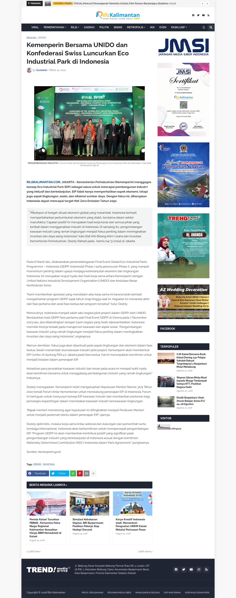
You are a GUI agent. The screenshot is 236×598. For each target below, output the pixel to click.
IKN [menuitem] (152, 27)
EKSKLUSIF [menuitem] (178, 27)
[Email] (86, 473)
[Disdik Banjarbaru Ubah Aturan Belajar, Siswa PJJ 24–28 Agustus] (166, 401)
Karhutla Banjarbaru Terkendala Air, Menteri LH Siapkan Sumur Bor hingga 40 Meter (116, 3)
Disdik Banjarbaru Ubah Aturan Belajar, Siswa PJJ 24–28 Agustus (191, 400)
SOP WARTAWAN (172, 592)
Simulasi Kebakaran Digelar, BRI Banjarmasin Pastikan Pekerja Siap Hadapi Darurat (88, 524)
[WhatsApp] (73, 473)
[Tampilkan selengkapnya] (93, 473)
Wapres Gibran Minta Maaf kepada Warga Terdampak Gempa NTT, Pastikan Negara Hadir (192, 382)
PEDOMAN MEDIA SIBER (119, 592)
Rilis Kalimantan (56, 592)
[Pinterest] (80, 473)
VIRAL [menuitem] (35, 27)
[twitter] (198, 15)
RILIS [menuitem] (74, 27)
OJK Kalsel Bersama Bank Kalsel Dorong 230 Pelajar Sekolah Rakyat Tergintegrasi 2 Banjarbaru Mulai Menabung (192, 360)
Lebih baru (34, 551)
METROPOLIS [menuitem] (135, 27)
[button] (202, 4)
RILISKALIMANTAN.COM (43, 182)
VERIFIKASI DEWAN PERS (197, 592)
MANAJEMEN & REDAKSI (147, 592)
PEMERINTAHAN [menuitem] (54, 27)
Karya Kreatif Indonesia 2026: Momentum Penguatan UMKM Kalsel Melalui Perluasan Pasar (131, 524)
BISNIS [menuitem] (118, 27)
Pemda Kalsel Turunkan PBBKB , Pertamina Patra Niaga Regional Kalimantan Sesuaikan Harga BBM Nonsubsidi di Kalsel (45, 528)
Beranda (31, 38)
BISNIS (42, 38)
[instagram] (199, 570)
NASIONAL (49, 464)
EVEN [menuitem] (162, 27)
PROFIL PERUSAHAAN (92, 592)
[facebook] (193, 15)
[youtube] (203, 15)
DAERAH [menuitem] (89, 27)
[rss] (208, 15)
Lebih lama (144, 551)
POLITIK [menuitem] (104, 27)
